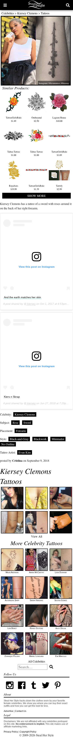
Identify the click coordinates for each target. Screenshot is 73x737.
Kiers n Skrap (12, 396)
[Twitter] (46, 690)
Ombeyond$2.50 (36, 119)
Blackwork (40, 439)
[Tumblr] (34, 690)
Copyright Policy (28, 731)
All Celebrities (36, 661)
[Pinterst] (58, 690)
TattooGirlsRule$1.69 (59, 153)
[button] (5, 5)
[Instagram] (10, 690)
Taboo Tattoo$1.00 (13, 153)
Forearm (21, 431)
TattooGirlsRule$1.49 (14, 119)
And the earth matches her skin (22, 297)
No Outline (8, 444)
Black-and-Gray (19, 439)
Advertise (8, 711)
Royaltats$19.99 (13, 187)
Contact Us (20, 711)
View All (36, 536)
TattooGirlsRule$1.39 (36, 187)
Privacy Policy (11, 731)
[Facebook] (22, 690)
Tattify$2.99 (59, 187)
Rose (15, 422)
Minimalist (58, 439)
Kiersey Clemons (27, 13)
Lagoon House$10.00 (59, 119)
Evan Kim (25, 452)
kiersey (31, 303)
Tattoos (45, 13)
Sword (27, 422)
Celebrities (7, 13)
